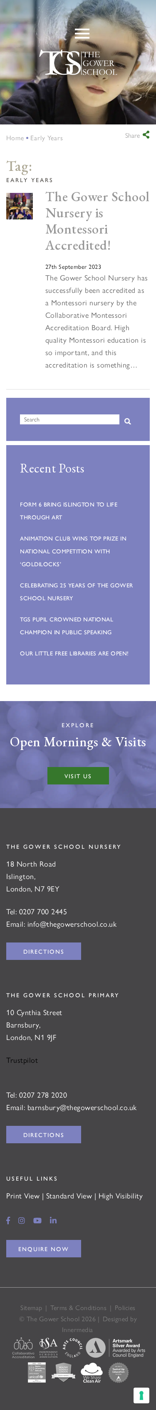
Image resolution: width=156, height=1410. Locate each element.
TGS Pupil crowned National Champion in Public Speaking (66, 625)
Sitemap (31, 1307)
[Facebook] (8, 1220)
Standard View (69, 1195)
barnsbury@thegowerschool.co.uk (82, 1107)
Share (132, 135)
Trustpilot (22, 1059)
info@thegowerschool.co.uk (72, 923)
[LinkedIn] (53, 1220)
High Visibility (121, 1195)
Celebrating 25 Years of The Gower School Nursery (76, 591)
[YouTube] (37, 1220)
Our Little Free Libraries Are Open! (74, 653)
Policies (125, 1307)
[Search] (127, 421)
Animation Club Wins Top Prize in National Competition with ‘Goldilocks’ (73, 551)
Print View (23, 1195)
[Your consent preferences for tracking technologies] (141, 1395)
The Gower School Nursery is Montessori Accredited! (97, 221)
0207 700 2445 (43, 911)
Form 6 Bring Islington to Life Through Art (68, 510)
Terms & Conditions (78, 1307)
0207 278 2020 (43, 1094)
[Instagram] (21, 1220)
